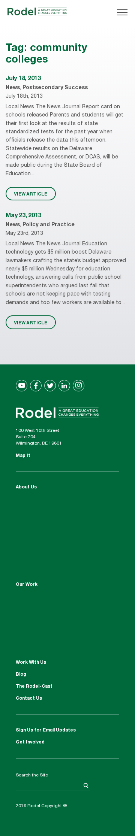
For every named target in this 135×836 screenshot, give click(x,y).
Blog (21, 674)
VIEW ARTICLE (30, 193)
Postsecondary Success (55, 88)
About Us (26, 487)
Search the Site (32, 775)
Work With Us (31, 662)
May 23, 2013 (23, 216)
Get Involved (30, 742)
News (13, 88)
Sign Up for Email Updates (46, 730)
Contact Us (29, 698)
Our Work (27, 584)
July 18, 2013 (23, 79)
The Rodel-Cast (34, 686)
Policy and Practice (48, 225)
